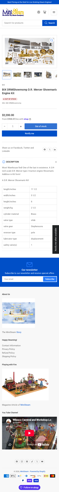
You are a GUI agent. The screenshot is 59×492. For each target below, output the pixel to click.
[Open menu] (54, 12)
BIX (3, 85)
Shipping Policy (9, 356)
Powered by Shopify (37, 471)
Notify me (29, 133)
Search (51, 23)
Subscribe (49, 279)
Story (18, 332)
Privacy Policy (8, 349)
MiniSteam (25, 405)
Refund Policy (8, 353)
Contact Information (11, 345)
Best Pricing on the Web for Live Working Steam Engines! (30, 2)
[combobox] (29, 23)
